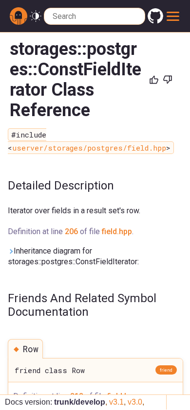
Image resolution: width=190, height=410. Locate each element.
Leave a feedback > (136, 121)
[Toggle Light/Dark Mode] (35, 16)
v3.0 (135, 402)
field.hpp (117, 231)
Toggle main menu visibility (173, 16)
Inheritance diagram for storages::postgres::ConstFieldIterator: (73, 256)
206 (71, 231)
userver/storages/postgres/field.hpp (89, 148)
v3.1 (116, 402)
